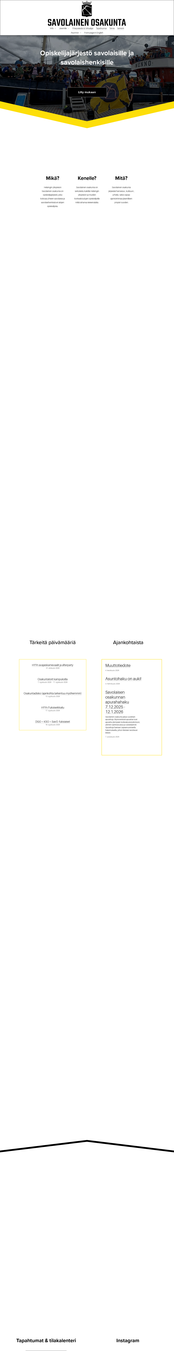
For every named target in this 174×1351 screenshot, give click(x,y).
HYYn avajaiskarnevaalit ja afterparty (52, 665)
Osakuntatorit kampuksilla (53, 679)
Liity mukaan (87, 92)
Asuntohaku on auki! (123, 678)
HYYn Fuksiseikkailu (52, 707)
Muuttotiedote (117, 665)
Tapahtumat (101, 28)
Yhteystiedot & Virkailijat (82, 28)
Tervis (112, 28)
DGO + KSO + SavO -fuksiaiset (52, 721)
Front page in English (93, 33)
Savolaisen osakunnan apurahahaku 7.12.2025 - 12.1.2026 (117, 702)
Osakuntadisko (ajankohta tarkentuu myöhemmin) (53, 693)
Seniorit (120, 28)
